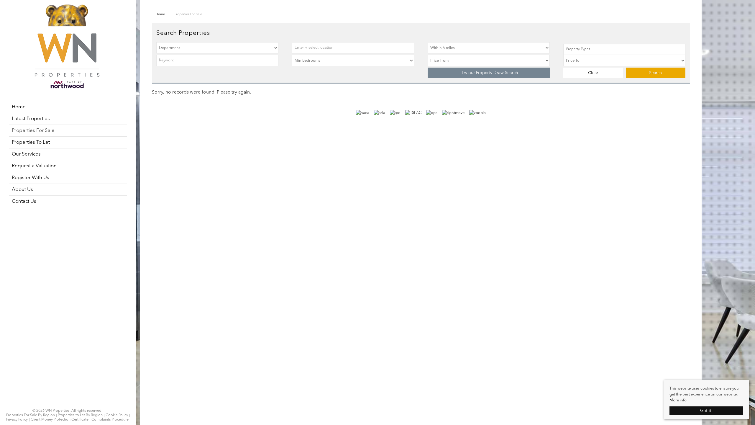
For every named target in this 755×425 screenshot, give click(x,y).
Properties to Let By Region (80, 415)
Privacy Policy (17, 419)
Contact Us (24, 201)
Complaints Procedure (110, 419)
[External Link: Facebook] (64, 403)
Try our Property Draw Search (488, 73)
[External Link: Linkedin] (67, 403)
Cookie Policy (117, 415)
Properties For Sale (33, 130)
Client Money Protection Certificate (59, 419)
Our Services (26, 154)
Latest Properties (31, 118)
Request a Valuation (34, 166)
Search (655, 73)
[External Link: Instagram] (66, 403)
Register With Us (30, 177)
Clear (593, 73)
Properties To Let (31, 142)
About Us (22, 189)
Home (19, 106)
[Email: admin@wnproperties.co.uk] (71, 403)
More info (678, 400)
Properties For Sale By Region (30, 415)
